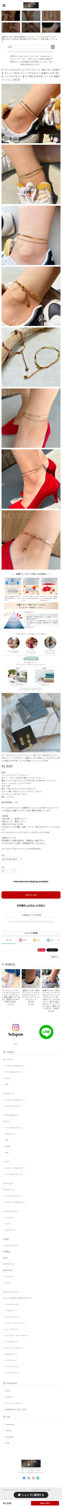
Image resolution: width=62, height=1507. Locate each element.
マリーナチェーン (12, 1366)
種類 (3, 855)
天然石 (6, 1239)
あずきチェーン (11, 1354)
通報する (54, 957)
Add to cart (31, 895)
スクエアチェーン (12, 1373)
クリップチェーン (12, 1329)
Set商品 (6, 1251)
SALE (5, 1258)
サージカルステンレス (14, 1072)
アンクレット (9, 1189)
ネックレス (8, 1059)
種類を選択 (45, 1503)
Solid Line (7, 1270)
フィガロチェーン (12, 1342)
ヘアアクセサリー (11, 1115)
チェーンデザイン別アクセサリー (17, 1298)
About (8, 1391)
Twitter (8, 1431)
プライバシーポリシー (14, 1403)
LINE (7, 1443)
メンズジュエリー (11, 1245)
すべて (9, 940)
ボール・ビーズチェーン (15, 1348)
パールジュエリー (11, 1211)
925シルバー (10, 1134)
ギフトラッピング (11, 1292)
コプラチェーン (11, 1360)
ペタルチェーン (11, 1311)
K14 (7, 1153)
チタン (8, 1078)
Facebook (10, 1424)
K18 (7, 1084)
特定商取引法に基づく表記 (16, 1409)
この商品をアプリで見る (31, 915)
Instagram (10, 1437)
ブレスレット (9, 1093)
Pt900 (8, 1146)
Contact (9, 1397)
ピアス (6, 1121)
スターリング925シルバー (15, 1066)
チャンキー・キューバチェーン (17, 1335)
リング (6, 1161)
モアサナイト (9, 1264)
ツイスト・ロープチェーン (15, 1323)
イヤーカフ (8, 1183)
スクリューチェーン (13, 1317)
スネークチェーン (12, 1304)
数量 (3, 867)
